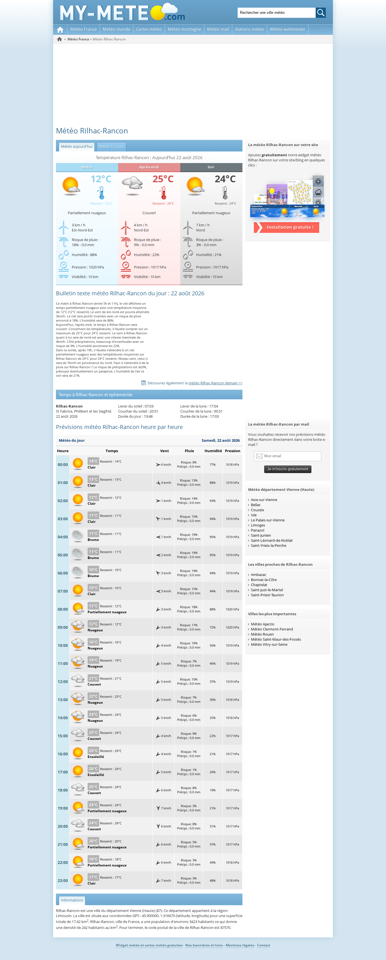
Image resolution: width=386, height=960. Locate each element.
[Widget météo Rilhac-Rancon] (287, 231)
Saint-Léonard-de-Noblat (272, 540)
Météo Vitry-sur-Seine (269, 644)
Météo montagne (184, 29)
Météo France (83, 29)
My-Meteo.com (122, 11)
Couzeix (257, 509)
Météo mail (218, 29)
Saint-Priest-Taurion (267, 594)
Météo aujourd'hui (75, 146)
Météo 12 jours (110, 146)
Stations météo (249, 29)
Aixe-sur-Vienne (264, 499)
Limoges (258, 525)
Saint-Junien (261, 535)
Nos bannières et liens (204, 945)
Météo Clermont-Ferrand (272, 629)
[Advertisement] (193, 85)
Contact (263, 945)
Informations (71, 900)
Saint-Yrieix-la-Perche (268, 545)
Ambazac (258, 574)
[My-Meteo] (60, 29)
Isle (254, 514)
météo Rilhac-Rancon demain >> (215, 382)
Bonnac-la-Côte (264, 579)
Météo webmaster (287, 29)
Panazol (257, 530)
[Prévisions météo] (59, 39)
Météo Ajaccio (262, 624)
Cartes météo (149, 29)
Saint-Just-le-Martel (267, 589)
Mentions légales (240, 945)
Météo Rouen (262, 634)
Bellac (256, 504)
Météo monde (116, 29)
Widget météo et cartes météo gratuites (149, 945)
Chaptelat (259, 584)
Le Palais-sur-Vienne (268, 520)
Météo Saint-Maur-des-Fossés (276, 639)
